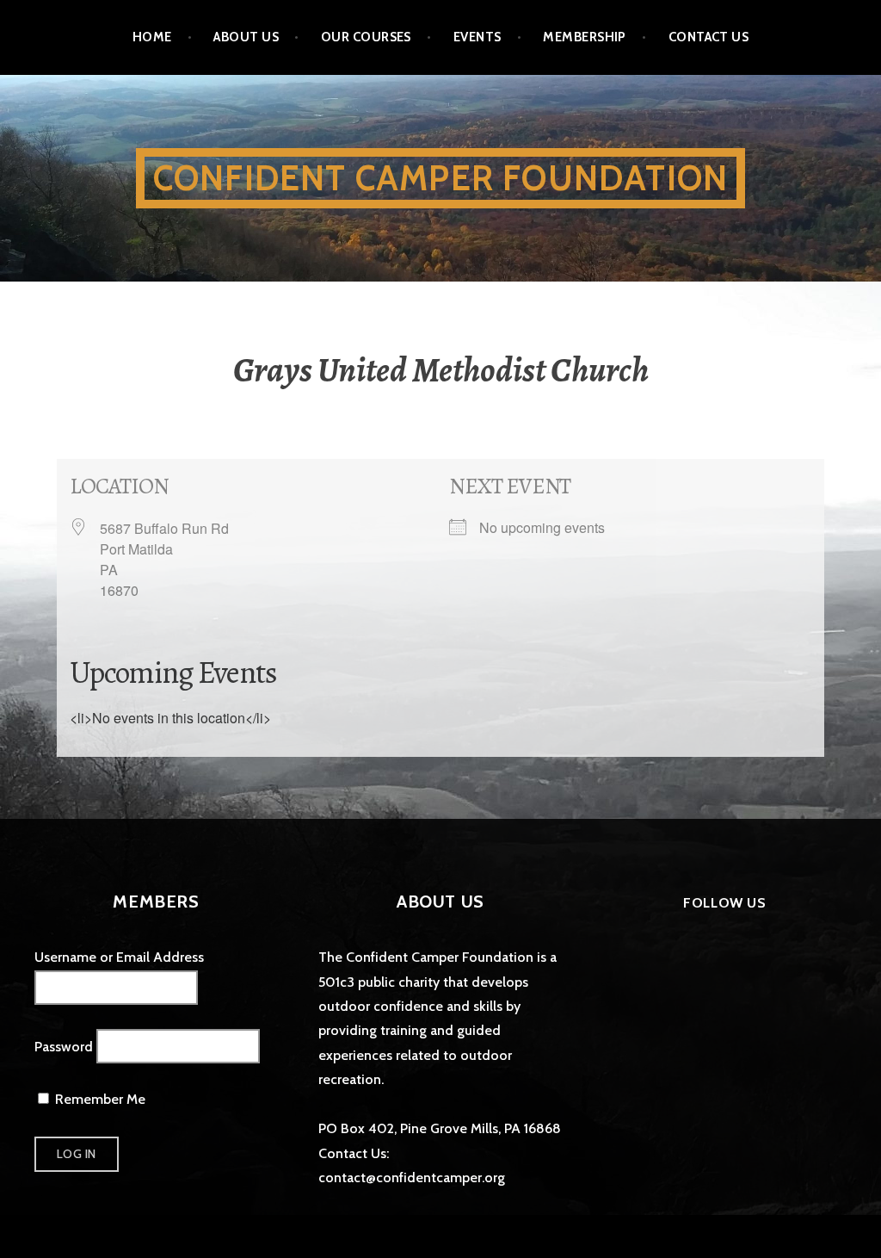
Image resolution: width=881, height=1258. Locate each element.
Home (152, 37)
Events (477, 37)
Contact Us (708, 37)
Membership (584, 37)
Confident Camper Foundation (440, 178)
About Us (246, 37)
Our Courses (366, 37)
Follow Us (724, 903)
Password (63, 1046)
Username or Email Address (119, 957)
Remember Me (98, 1099)
